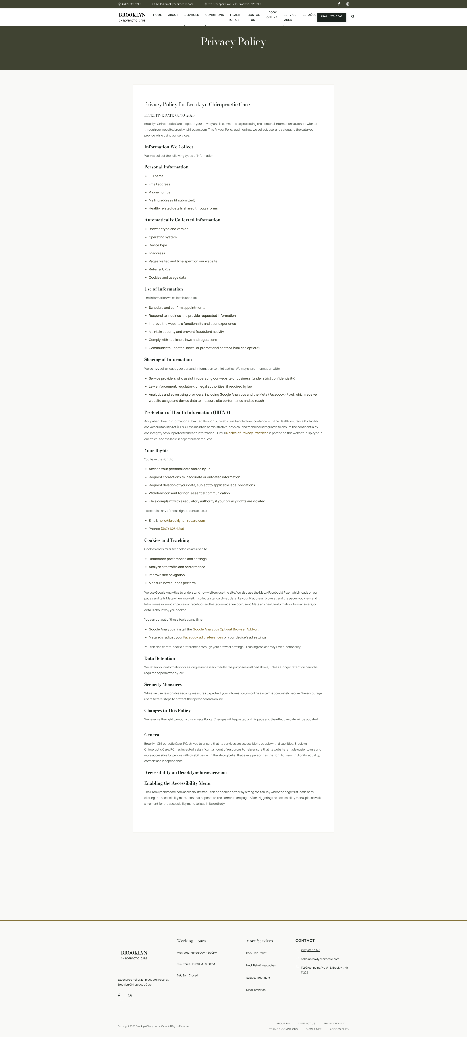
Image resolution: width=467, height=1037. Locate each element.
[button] (352, 16)
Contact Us (255, 17)
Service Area (290, 17)
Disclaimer (314, 1029)
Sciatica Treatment (258, 978)
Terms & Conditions (283, 1029)
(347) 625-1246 (131, 4)
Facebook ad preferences (203, 637)
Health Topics (235, 17)
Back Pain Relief (256, 953)
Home (157, 15)
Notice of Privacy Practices (247, 433)
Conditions (214, 15)
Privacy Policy (334, 1023)
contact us (306, 1023)
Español (309, 15)
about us (283, 1023)
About (173, 15)
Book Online (272, 14)
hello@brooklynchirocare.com (174, 4)
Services (191, 15)
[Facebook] (339, 4)
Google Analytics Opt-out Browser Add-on (225, 629)
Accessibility (339, 1029)
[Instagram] (347, 4)
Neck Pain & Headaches (261, 965)
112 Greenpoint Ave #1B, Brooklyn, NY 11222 (235, 4)
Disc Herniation (256, 990)
